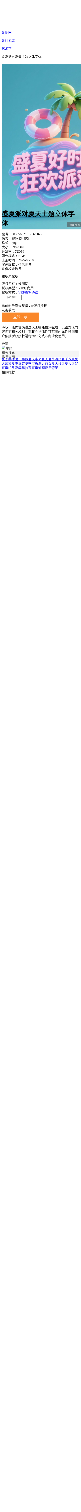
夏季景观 (68, 359)
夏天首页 (45, 363)
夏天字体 (35, 359)
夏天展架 (71, 363)
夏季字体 (8, 359)
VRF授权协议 (28, 292)
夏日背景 (51, 368)
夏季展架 (18, 363)
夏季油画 (38, 368)
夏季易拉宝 (23, 368)
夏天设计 (58, 363)
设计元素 (8, 40)
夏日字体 (21, 359)
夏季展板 (31, 363)
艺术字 (7, 48)
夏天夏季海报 (51, 359)
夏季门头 (8, 368)
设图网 (7, 32)
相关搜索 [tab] (8, 352)
